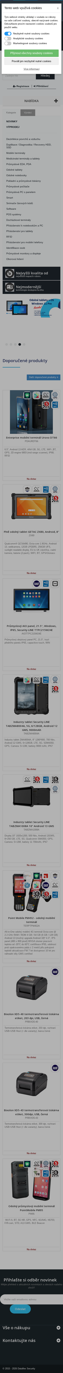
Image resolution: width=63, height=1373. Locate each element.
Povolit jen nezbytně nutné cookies (31, 61)
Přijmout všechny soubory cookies (31, 53)
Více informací (32, 69)
